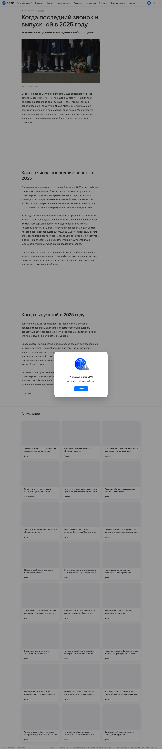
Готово (81, 389)
